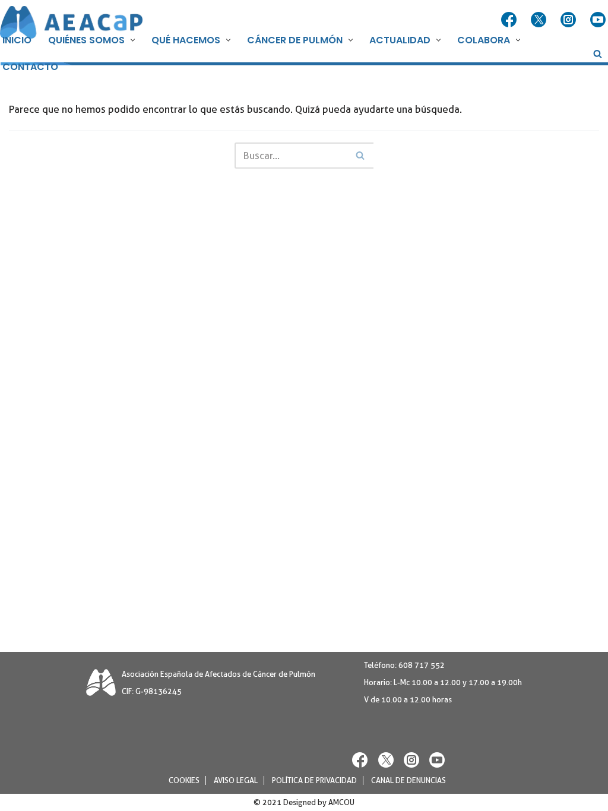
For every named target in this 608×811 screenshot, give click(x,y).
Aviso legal (236, 780)
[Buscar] (597, 53)
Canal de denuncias (408, 780)
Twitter (539, 20)
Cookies (184, 780)
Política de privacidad (314, 780)
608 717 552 (421, 665)
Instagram (569, 20)
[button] (131, 40)
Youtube (599, 20)
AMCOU (341, 802)
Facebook (510, 20)
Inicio (16, 40)
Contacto (30, 67)
